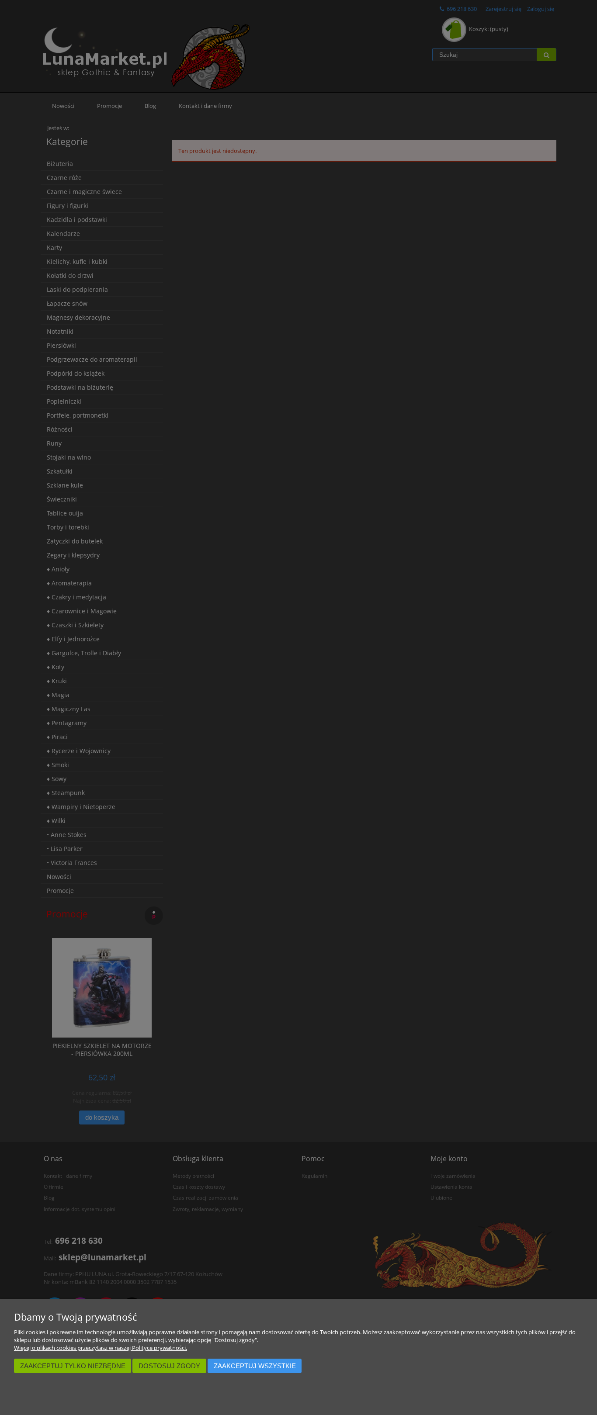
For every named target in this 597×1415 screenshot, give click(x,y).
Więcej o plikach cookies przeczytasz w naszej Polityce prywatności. (100, 1348)
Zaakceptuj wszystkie (255, 1366)
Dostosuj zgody (169, 1366)
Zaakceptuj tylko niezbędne (72, 1366)
